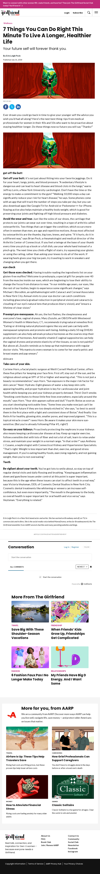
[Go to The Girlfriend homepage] (11, 12)
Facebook (5, 106)
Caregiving (57, 753)
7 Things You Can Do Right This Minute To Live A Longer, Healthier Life (47, 35)
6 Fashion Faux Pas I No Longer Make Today (29, 677)
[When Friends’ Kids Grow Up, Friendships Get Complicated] (70, 611)
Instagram (73, 851)
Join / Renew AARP (50, 845)
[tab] (17, 567)
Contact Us (73, 835)
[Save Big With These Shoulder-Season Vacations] (30, 611)
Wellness (8, 23)
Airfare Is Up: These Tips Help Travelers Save (25, 758)
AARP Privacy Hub (53, 863)
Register (75, 547)
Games (55, 801)
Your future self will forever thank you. (34, 49)
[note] (49, 101)
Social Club (73, 842)
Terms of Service (35, 863)
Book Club (46, 842)
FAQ (43, 839)
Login (67, 13)
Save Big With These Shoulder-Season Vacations (27, 633)
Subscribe (78, 13)
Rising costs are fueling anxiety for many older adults (26, 815)
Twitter (12, 106)
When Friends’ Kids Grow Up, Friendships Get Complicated (68, 633)
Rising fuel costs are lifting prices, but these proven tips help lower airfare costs (25, 766)
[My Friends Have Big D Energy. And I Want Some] (70, 657)
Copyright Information (15, 863)
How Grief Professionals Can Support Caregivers (71, 758)
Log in (66, 547)
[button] (88, 12)
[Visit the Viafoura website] (86, 584)
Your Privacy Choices (73, 863)
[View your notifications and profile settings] (91, 567)
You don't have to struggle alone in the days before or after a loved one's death (71, 766)
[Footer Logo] (21, 837)
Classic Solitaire (63, 805)
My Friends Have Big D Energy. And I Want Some (68, 679)
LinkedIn (18, 106)
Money (9, 801)
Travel (9, 753)
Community (73, 839)
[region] (50, 567)
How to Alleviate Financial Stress (23, 807)
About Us (45, 835)
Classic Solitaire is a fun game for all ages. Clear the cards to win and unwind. (73, 811)
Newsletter (73, 845)
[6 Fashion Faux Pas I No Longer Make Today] (30, 657)
